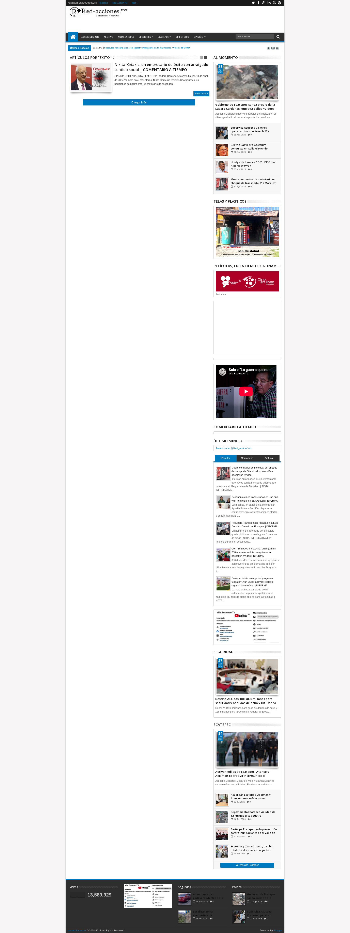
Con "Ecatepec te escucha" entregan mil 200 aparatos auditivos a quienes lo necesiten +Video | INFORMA (254, 552)
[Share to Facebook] (73, 84)
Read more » (201, 93)
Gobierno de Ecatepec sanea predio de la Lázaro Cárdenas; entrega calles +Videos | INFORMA (246, 106)
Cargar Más (139, 102)
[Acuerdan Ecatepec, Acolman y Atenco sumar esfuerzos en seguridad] (222, 800)
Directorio (182, 36)
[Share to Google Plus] (82, 84)
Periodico (103, 3)
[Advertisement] (206, 19)
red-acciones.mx (77, 930)
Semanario (247, 458)
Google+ (263, 3)
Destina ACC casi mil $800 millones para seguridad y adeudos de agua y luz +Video (245, 700)
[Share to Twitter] (77, 84)
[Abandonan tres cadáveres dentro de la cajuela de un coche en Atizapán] (184, 899)
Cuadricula (201, 57)
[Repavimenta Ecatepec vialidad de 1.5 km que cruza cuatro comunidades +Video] (222, 817)
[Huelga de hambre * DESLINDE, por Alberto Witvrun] (222, 167)
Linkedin (269, 3)
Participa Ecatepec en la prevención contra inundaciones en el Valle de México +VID (254, 831)
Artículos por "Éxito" (90, 57)
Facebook (258, 3)
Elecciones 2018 (90, 36)
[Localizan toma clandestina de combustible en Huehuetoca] (184, 916)
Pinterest (279, 3)
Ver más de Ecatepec (247, 865)
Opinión (198, 36)
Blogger (277, 930)
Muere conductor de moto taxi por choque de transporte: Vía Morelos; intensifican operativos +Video (253, 181)
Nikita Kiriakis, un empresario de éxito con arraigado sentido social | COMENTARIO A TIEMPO (161, 67)
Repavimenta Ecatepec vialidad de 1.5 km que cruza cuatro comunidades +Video (253, 813)
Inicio (73, 37)
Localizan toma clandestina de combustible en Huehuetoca (203, 913)
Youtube (274, 3)
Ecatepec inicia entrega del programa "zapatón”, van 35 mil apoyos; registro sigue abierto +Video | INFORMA (252, 582)
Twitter (253, 3)
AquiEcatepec (126, 36)
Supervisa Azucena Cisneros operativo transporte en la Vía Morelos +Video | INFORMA (147, 48)
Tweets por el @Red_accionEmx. (234, 448)
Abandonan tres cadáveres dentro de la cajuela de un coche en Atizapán (208, 896)
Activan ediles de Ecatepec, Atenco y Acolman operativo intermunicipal (242, 773)
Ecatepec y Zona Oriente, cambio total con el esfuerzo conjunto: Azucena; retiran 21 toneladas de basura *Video (252, 848)
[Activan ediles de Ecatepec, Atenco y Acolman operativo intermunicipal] (247, 749)
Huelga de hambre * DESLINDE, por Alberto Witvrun (253, 164)
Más (134, 3)
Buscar (277, 37)
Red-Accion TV (119, 3)
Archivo (108, 36)
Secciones (145, 36)
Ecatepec (163, 36)
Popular (225, 458)
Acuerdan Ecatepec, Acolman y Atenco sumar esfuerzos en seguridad (251, 796)
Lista (206, 57)
